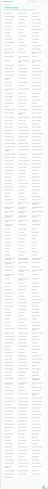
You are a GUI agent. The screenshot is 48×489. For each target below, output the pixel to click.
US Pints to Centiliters (23, 299)
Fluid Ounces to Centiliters (37, 463)
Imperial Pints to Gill (37, 336)
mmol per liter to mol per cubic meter (37, 383)
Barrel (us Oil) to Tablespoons (37, 414)
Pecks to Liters (22, 283)
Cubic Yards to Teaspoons (38, 99)
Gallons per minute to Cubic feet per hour (37, 207)
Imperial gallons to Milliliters (23, 136)
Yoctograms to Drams (38, 283)
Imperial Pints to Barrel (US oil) (10, 328)
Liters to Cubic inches (23, 65)
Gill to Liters (36, 245)
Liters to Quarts (9, 60)
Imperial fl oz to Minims (9, 123)
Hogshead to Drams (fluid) (10, 365)
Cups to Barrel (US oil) (10, 22)
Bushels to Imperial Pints (10, 433)
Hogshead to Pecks (10, 375)
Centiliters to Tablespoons (10, 459)
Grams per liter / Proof (8, 270)
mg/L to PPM (8, 278)
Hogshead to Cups (10, 349)
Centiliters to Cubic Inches (23, 450)
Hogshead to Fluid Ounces (23, 365)
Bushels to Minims (10, 437)
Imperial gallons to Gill (9, 133)
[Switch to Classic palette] (43, 487)
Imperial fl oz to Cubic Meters (24, 117)
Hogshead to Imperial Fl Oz (10, 368)
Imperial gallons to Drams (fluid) (37, 154)
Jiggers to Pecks (36, 193)
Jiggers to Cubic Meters (23, 186)
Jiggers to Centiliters (10, 183)
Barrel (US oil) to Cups (36, 315)
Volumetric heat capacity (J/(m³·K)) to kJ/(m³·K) (37, 378)
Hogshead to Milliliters (23, 371)
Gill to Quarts (9, 251)
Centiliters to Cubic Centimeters (37, 446)
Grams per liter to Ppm (37, 266)
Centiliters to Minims (37, 453)
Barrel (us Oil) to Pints (9, 414)
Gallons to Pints (36, 228)
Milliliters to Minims (10, 289)
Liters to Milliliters (36, 274)
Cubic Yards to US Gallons (10, 103)
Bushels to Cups (23, 322)
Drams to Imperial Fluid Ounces (10, 42)
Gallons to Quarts (9, 232)
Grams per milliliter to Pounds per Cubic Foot (10, 274)
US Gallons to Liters (37, 170)
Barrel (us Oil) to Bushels (10, 393)
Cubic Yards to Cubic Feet (23, 78)
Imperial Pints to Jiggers (23, 339)
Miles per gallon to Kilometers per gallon (24, 278)
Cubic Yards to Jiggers (10, 93)
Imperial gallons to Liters (10, 130)
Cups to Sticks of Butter (23, 35)
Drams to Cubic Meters (10, 48)
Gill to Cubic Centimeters (23, 235)
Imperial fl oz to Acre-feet (24, 109)
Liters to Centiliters (9, 283)
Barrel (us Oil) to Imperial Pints (24, 407)
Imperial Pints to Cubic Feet (10, 332)
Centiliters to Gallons (23, 453)
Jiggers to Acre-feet (24, 180)
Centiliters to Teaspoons (23, 459)
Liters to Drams (9, 318)
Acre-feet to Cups (23, 349)
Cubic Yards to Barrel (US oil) (10, 74)
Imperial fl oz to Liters (23, 120)
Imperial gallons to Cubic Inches (37, 149)
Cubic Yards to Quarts (10, 99)
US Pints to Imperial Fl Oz (37, 309)
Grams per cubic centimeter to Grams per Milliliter (10, 258)
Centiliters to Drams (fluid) (10, 453)
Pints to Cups (36, 103)
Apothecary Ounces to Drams (37, 387)
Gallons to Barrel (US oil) (23, 224)
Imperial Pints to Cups (23, 289)
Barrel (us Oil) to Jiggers (37, 407)
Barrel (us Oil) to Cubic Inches (23, 398)
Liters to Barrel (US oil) (37, 278)
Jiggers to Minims (23, 193)
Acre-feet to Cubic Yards (23, 286)
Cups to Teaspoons (9, 35)
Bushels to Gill (9, 430)
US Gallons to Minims (23, 173)
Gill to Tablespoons (22, 251)
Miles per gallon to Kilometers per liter (37, 52)
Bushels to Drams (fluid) (23, 427)
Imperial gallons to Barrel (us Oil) (24, 146)
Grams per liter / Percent (36, 262)
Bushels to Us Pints (23, 443)
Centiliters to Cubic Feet (10, 450)
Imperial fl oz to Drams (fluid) (37, 117)
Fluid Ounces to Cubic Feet (23, 466)
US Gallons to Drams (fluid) (37, 163)
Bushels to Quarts (9, 440)
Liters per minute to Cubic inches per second (24, 207)
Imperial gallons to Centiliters (37, 146)
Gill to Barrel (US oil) (37, 232)
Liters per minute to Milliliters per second (37, 216)
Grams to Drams (23, 274)
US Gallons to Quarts (22, 176)
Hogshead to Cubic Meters (37, 362)
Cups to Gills (22, 29)
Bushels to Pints (36, 437)
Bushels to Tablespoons (23, 440)
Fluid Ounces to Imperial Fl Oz (10, 473)
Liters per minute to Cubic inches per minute (10, 224)
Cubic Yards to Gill (23, 85)
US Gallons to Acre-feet (23, 157)
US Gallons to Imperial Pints (10, 170)
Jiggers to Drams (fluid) (37, 186)
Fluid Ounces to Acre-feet (10, 463)
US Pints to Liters (23, 312)
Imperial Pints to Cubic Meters (37, 332)
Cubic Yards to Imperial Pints (38, 88)
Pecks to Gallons (36, 352)
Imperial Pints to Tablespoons (10, 16)
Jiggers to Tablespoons (36, 196)
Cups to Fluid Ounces (9, 29)
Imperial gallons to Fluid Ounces (10, 157)
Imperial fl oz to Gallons (10, 120)
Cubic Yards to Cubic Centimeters (10, 78)
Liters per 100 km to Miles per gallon (37, 61)
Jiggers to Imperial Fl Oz (37, 189)
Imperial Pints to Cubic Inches (24, 332)
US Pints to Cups (22, 296)
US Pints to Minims (9, 315)
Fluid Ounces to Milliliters (37, 48)
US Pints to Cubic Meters (37, 302)
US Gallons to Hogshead (23, 167)
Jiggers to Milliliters (9, 180)
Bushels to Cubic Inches (37, 424)
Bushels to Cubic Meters (10, 427)
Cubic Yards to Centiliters (38, 74)
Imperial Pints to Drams (23, 325)
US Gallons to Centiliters (10, 160)
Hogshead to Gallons (9, 355)
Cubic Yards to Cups (10, 82)
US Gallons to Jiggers (23, 170)
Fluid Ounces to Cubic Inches (37, 466)
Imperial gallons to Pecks (10, 139)
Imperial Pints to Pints (9, 13)
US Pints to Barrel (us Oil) (10, 299)
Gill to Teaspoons (36, 251)
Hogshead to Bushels (10, 358)
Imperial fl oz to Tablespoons (23, 126)
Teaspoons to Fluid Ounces (23, 68)
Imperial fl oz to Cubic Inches (10, 117)
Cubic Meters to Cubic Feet (37, 199)
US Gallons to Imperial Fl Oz (37, 167)
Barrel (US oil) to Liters (10, 296)
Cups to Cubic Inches (23, 26)
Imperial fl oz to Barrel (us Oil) (37, 109)
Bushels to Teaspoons (37, 440)
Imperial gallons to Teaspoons (24, 143)
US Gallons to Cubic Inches (10, 163)
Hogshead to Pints (22, 375)
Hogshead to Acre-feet (23, 355)
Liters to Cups (9, 325)
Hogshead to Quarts (36, 375)
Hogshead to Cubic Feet (10, 362)
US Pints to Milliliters (37, 312)
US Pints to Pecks (23, 315)
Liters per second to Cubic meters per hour (24, 211)
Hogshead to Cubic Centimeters (37, 358)
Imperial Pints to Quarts (37, 13)
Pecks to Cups (36, 318)
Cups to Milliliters (23, 19)
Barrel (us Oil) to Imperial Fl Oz (37, 404)
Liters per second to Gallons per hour (38, 211)
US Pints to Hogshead (23, 309)
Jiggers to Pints (9, 196)
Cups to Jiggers (9, 32)
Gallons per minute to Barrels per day (10, 211)
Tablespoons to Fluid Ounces (10, 71)
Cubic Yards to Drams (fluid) (24, 82)
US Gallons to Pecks (37, 173)
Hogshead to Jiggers (9, 371)
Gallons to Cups (9, 228)
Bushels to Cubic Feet (23, 424)
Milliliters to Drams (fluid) (10, 56)
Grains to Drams (36, 254)
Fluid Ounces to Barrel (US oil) (24, 463)
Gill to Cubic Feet (37, 235)
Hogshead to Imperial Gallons (24, 368)
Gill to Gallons (36, 241)
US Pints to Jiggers (10, 312)
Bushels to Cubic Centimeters (10, 424)
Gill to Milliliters (22, 254)
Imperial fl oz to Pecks (23, 123)
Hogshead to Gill (36, 365)
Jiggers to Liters (9, 193)
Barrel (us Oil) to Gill (9, 404)
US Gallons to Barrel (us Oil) (37, 157)
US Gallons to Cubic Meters (23, 163)
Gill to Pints (36, 248)
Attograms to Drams (24, 390)
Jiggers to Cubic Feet (37, 183)
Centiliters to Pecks (10, 456)
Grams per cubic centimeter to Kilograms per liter (10, 262)
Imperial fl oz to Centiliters (10, 112)
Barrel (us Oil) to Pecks (37, 411)
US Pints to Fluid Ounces (23, 305)
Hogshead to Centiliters (23, 358)
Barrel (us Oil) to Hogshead (23, 404)
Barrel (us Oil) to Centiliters (24, 393)
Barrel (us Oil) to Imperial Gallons (10, 407)
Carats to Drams (36, 443)
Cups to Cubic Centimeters (37, 22)
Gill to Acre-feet (23, 232)
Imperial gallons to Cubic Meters (10, 154)
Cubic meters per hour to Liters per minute (10, 220)
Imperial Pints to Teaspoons (23, 16)
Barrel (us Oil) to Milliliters (10, 411)
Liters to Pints (36, 56)
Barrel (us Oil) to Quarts (23, 414)
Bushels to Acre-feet (10, 420)
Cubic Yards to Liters (23, 93)
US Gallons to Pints (9, 176)
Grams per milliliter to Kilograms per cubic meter (24, 270)
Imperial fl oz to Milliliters (37, 120)
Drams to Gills (22, 39)
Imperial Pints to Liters (37, 339)
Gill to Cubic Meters (23, 238)
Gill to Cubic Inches (9, 238)
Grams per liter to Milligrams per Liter (24, 262)
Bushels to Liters (9, 345)
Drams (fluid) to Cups (37, 35)
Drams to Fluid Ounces (9, 39)
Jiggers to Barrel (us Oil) (37, 180)
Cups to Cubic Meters (37, 26)
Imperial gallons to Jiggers (10, 136)
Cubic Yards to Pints (37, 96)
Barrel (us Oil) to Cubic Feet (10, 398)
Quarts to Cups (36, 289)
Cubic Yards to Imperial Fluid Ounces (10, 89)
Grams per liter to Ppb (23, 266)
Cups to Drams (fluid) (36, 322)
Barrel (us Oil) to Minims (23, 411)
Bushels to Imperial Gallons (37, 430)
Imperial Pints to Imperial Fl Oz (10, 339)
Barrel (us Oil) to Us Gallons (23, 417)
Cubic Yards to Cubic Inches (37, 78)
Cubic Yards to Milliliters (38, 93)
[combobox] (37, 1)
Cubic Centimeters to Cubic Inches (10, 52)
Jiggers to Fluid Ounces (10, 189)
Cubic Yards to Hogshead (37, 85)
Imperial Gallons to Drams (10, 352)
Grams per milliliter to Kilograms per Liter (38, 270)
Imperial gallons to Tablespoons (10, 143)
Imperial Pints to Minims (23, 342)
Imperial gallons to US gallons (23, 130)
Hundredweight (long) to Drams (10, 109)
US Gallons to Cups (36, 292)
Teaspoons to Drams (37, 286)
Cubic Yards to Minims (10, 96)
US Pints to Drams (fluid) (9, 305)
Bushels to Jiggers (23, 433)
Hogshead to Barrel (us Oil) (37, 355)
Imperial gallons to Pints (23, 139)
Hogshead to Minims (37, 371)
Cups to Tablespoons (36, 32)
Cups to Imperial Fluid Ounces (37, 29)
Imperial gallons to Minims (38, 136)
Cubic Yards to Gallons (10, 85)
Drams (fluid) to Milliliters (23, 345)
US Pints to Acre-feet (37, 296)
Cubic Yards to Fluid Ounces (38, 82)
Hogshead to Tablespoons (10, 378)
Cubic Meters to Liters (23, 52)
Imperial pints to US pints (37, 176)
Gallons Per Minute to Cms (10, 477)
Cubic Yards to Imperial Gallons (24, 88)
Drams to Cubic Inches (23, 45)
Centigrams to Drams (10, 446)
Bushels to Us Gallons (10, 443)
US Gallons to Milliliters (10, 173)
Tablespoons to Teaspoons (23, 71)
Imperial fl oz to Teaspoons (37, 126)
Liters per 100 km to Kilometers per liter (23, 61)
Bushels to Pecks (22, 437)
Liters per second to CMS (10, 65)
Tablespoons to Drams (36, 345)
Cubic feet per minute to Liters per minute (24, 220)
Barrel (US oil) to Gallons (23, 318)
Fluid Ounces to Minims (23, 473)
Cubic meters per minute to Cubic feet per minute (24, 216)
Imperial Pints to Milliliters (10, 342)
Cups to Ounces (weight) (36, 19)
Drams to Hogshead (37, 39)
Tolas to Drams (9, 387)
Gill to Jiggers (22, 245)
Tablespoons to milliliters (37, 68)
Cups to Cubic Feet (10, 26)
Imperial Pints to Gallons (23, 336)
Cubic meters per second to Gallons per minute (37, 203)
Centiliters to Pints (23, 456)
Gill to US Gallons (9, 254)
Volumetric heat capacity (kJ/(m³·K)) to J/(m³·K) (10, 383)
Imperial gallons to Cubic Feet (24, 149)
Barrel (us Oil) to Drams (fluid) (23, 401)
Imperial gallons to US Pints (37, 143)
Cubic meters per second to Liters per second (10, 207)
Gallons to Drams (9, 322)
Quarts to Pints (9, 286)
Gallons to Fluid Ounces (23, 228)
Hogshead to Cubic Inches (23, 362)
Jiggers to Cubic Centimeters (24, 183)
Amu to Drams (24, 387)
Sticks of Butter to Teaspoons (10, 292)
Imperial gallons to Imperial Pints (37, 133)
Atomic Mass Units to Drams (10, 390)
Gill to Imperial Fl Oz (10, 245)
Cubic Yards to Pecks (23, 96)
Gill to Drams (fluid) (9, 241)
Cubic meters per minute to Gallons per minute (10, 216)
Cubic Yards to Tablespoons (24, 99)
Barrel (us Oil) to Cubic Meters (37, 398)
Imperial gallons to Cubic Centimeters (10, 149)
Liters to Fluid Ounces (37, 65)
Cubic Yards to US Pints (23, 103)
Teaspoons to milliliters (10, 68)
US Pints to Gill (9, 309)
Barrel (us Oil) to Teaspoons (10, 417)
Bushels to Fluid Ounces (37, 427)
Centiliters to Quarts (37, 456)
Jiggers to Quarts (23, 196)
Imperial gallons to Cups (23, 154)
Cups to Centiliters (23, 22)
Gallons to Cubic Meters (37, 224)
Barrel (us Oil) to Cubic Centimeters (37, 393)
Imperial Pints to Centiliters (23, 328)
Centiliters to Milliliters (36, 349)
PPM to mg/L (8, 106)
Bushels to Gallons (22, 352)
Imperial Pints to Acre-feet (37, 325)
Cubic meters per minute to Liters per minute (37, 220)
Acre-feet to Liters (37, 16)
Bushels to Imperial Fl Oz (23, 430)
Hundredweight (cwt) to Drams (37, 106)
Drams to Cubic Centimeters (37, 45)
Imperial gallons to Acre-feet (10, 146)
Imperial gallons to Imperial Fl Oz (23, 133)
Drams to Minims (36, 42)
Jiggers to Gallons (23, 189)
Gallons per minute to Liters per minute (24, 203)
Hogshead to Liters (23, 106)
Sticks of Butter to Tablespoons (37, 71)
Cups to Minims (23, 32)
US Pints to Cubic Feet (10, 302)
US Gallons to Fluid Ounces (10, 167)
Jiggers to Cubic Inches (10, 186)
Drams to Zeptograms (37, 459)
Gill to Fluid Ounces (22, 241)
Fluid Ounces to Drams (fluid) (23, 470)
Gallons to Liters (23, 48)
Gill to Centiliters (9, 235)
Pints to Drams (22, 292)
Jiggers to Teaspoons (10, 199)
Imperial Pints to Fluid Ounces (10, 336)
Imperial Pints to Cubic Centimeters (37, 328)
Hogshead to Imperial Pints (37, 368)
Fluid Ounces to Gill (36, 470)
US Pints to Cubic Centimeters (37, 299)
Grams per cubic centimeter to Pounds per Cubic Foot (37, 258)
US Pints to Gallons (36, 305)
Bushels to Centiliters (37, 420)
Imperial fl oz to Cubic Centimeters (24, 113)
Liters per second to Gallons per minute (24, 56)
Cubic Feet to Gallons (23, 199)
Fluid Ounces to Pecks (37, 473)
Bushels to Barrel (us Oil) (23, 420)
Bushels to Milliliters (37, 433)
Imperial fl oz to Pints (36, 123)
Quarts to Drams (36, 342)
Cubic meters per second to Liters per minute (24, 383)
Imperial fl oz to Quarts (9, 126)
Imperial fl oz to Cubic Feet (37, 112)
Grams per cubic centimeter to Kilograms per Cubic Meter (24, 258)
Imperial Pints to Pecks (23, 13)
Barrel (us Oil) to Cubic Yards (10, 401)
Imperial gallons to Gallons (37, 130)
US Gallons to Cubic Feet (37, 160)
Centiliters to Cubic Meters (37, 450)
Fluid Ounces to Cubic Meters (10, 470)
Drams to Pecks (9, 45)
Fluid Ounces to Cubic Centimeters (10, 466)
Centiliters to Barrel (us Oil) (23, 446)
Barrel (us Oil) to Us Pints (37, 417)
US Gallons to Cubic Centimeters (24, 160)
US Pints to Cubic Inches (23, 302)
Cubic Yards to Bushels (23, 74)
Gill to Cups (36, 238)
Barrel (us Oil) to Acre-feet (37, 390)
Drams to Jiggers (23, 42)
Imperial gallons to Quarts (37, 139)
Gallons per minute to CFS (10, 202)
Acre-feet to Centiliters (10, 19)
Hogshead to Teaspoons (23, 378)
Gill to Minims (9, 248)
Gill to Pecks (22, 248)
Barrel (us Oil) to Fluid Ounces (37, 401)
